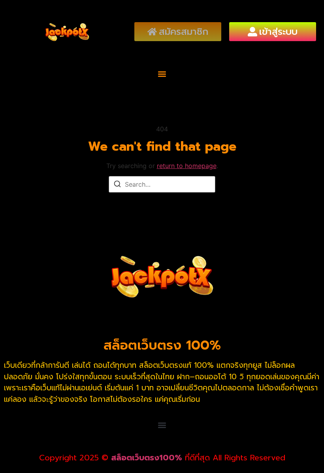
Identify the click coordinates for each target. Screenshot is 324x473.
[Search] (117, 185)
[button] (162, 73)
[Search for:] (162, 184)
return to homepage (187, 166)
